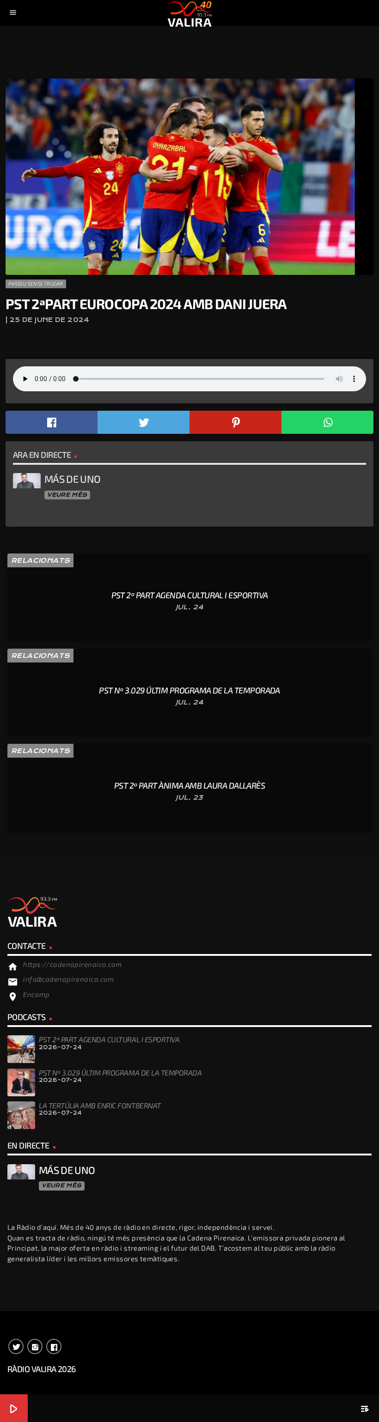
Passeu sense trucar (35, 283)
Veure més (67, 495)
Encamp (36, 994)
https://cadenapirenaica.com (72, 964)
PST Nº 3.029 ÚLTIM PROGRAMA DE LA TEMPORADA (120, 1072)
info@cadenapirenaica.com (68, 979)
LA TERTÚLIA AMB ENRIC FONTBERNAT (100, 1105)
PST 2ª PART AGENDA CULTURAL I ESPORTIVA (109, 1039)
